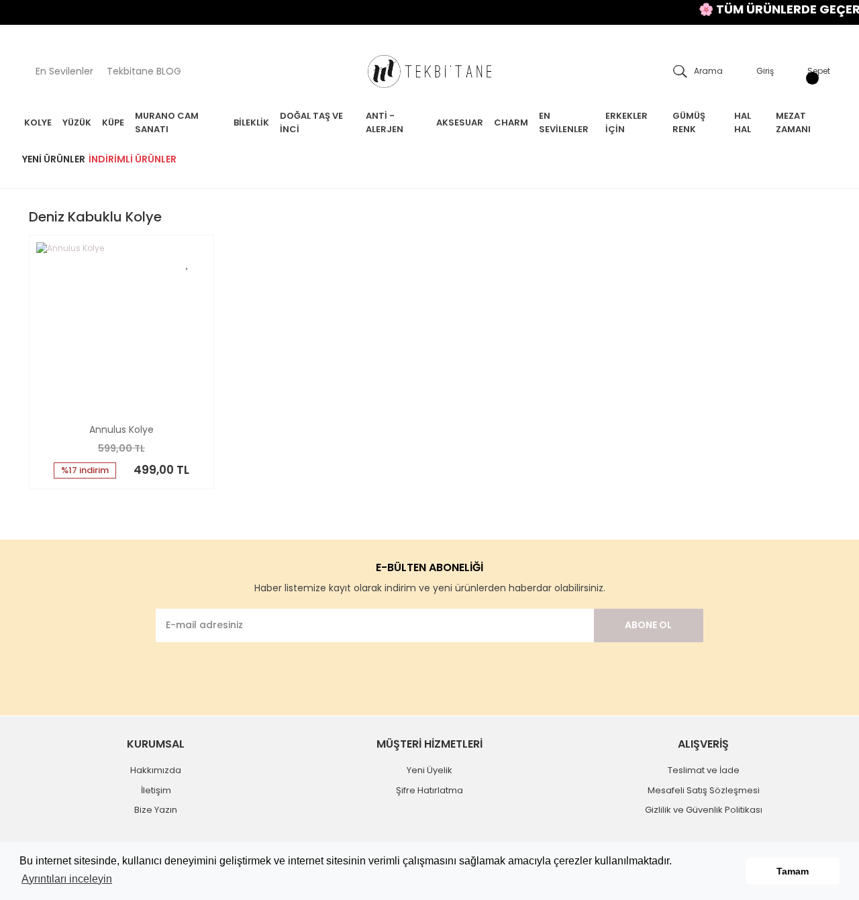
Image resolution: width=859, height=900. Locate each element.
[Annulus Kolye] (121, 327)
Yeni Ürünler (53, 159)
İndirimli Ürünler (132, 159)
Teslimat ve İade (704, 770)
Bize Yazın (155, 809)
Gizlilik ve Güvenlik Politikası (703, 809)
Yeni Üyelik (429, 770)
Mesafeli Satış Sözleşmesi (704, 790)
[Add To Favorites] (187, 261)
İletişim (156, 790)
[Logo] (429, 71)
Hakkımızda (155, 770)
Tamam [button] (792, 871)
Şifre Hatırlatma (429, 790)
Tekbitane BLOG (144, 71)
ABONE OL (648, 625)
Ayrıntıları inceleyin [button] (66, 879)
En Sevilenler (64, 71)
